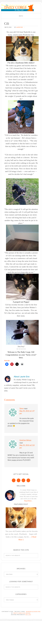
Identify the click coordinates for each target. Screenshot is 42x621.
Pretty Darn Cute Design (21, 613)
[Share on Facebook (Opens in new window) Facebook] (6, 364)
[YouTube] (28, 480)
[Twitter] (23, 480)
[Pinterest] (18, 480)
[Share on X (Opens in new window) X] (17, 364)
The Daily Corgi (17, 7)
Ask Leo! (28, 614)
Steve (21, 408)
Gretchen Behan (25, 440)
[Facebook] (13, 480)
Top (39, 618)
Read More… (28, 501)
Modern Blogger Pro (33, 611)
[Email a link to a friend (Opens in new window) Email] (22, 364)
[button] (21, 16)
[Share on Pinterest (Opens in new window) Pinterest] (12, 364)
